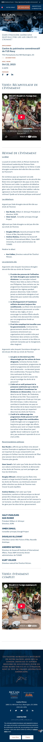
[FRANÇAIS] (2, 7)
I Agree (27, 737)
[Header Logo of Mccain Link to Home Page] (8, 18)
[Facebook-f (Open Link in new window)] (10, 710)
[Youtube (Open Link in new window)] (21, 710)
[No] (39, 731)
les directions (10, 58)
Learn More (16, 736)
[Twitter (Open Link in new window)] (16, 710)
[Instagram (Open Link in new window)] (27, 710)
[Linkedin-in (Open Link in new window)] (32, 710)
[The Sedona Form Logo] (29, 694)
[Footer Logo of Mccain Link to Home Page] (14, 694)
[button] (35, 17)
